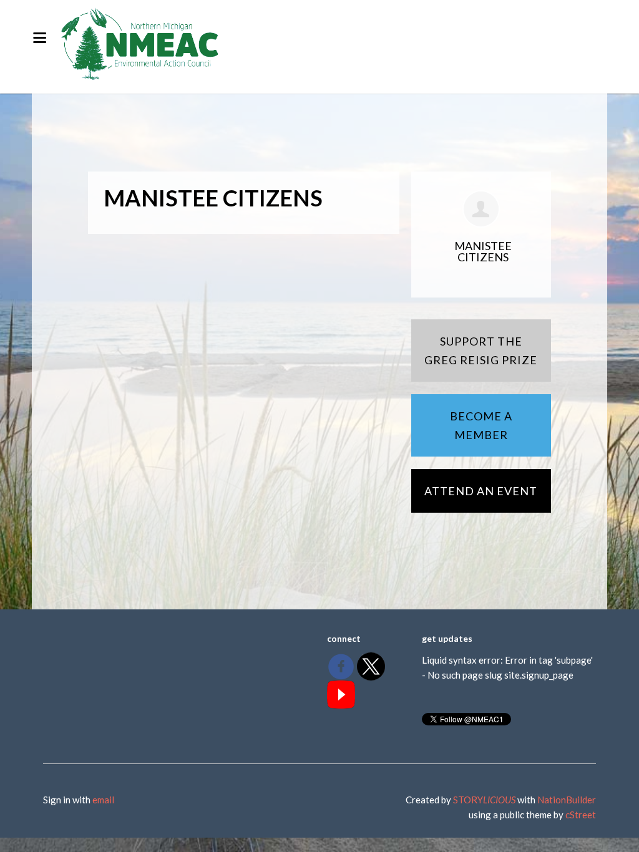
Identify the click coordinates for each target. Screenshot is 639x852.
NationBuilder (566, 799)
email (103, 799)
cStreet (580, 814)
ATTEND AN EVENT (480, 491)
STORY (484, 799)
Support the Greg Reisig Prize (480, 350)
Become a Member (481, 425)
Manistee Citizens (483, 251)
